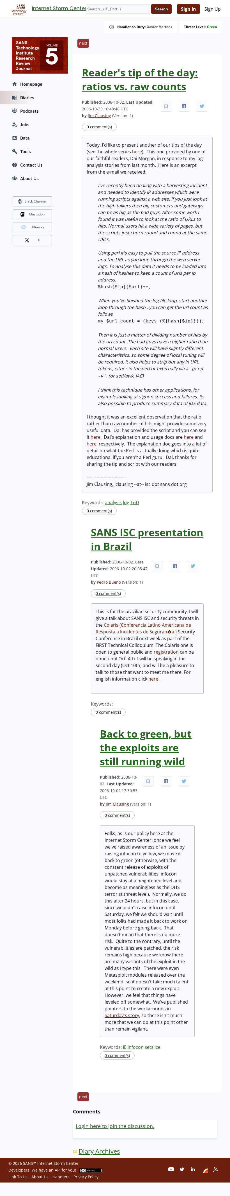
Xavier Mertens (159, 27)
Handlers (61, 1176)
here (137, 152)
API (58, 1170)
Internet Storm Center (59, 8)
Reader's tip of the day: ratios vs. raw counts (140, 79)
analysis (113, 502)
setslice (152, 1047)
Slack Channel (36, 201)
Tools (25, 151)
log (126, 502)
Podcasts (29, 111)
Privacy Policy (85, 1176)
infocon (136, 1047)
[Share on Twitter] (202, 106)
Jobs (24, 124)
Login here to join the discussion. (115, 1126)
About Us (29, 178)
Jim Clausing (99, 115)
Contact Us (31, 165)
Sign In (188, 9)
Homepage (31, 84)
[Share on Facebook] (184, 106)
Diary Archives (99, 1151)
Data (25, 138)
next (83, 43)
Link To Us (17, 1176)
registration (166, 652)
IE (125, 1047)
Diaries (27, 97)
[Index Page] (18, 8)
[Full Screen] (166, 106)
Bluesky (38, 227)
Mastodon (37, 214)
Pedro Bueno (109, 582)
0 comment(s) (99, 126)
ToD (134, 502)
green (212, 27)
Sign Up (212, 9)
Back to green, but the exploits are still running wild (146, 747)
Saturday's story (122, 1015)
